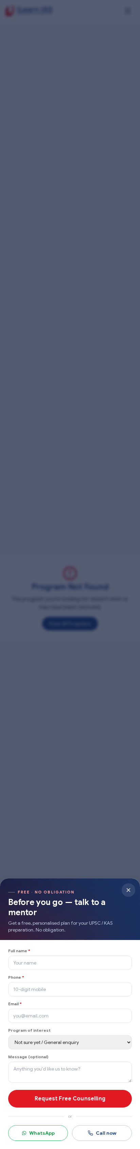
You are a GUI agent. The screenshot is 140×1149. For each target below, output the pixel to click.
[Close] (128, 890)
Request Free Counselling (70, 1098)
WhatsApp (42, 1133)
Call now (106, 1133)
